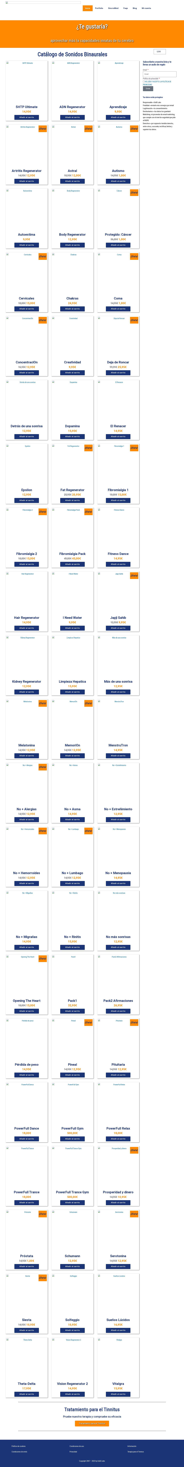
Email (145, 70)
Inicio (87, 8)
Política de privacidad (151, 79)
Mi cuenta (146, 8)
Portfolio (99, 8)
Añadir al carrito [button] (26, 117)
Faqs (125, 8)
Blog (135, 8)
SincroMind (113, 8)
